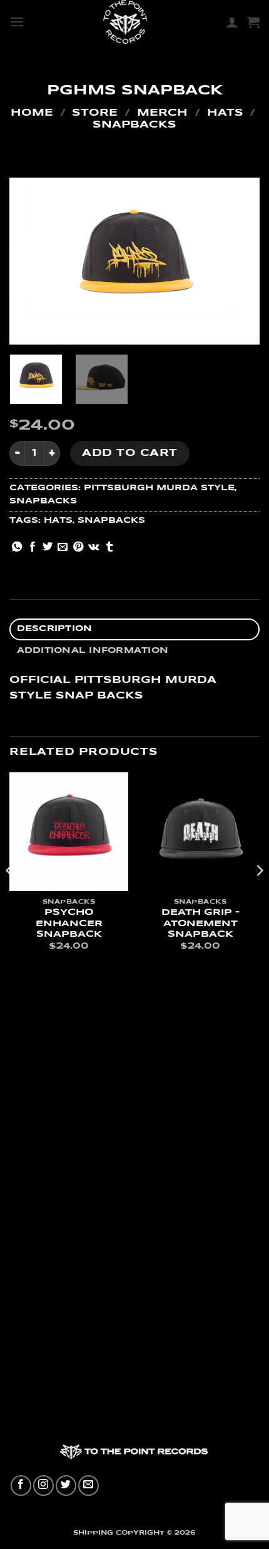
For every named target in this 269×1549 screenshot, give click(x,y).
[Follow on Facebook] (21, 1485)
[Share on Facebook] (33, 547)
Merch (162, 113)
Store (95, 113)
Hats (225, 113)
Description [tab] (55, 629)
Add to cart (129, 453)
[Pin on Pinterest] (78, 547)
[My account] (232, 22)
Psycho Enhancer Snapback (69, 924)
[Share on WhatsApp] (17, 547)
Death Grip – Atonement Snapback (200, 924)
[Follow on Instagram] (43, 1485)
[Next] (239, 261)
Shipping (93, 1533)
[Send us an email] (88, 1485)
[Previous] (30, 261)
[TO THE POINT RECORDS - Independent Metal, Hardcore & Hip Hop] (125, 22)
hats (58, 521)
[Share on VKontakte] (93, 547)
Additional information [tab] (93, 651)
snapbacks (111, 521)
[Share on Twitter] (48, 547)
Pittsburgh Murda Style (159, 488)
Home (32, 113)
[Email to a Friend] (63, 547)
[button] (16, 21)
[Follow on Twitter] (66, 1485)
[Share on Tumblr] (109, 547)
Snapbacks (134, 124)
